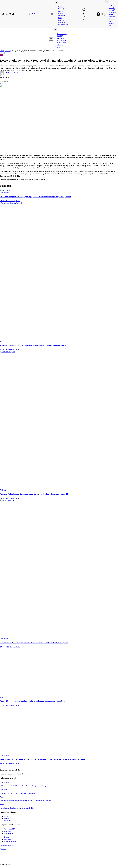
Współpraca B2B (9, 829)
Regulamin (7, 820)
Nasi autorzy (8, 818)
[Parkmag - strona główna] (3, 849)
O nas (6, 816)
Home (2, 51)
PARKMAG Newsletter (2, 433)
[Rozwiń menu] (52, 14)
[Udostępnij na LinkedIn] (3, 84)
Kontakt (6, 837)
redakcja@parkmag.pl (7, 845)
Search (98, 14)
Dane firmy (7, 839)
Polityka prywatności (10, 841)
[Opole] (2, 53)
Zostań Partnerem (84, 14)
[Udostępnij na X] (2, 84)
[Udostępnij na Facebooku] (0, 84)
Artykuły (8, 51)
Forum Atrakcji (8, 833)
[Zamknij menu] (56, 2)
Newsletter (7, 831)
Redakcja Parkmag (12, 72)
